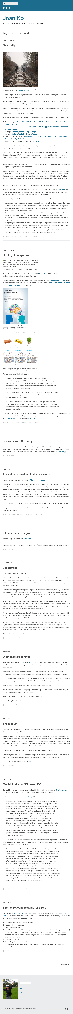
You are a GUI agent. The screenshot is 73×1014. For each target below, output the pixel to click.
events (17, 422)
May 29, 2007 (7, 779)
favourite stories (9, 705)
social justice (24, 236)
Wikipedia (27, 539)
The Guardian (61, 790)
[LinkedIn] (6, 8)
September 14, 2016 (9, 250)
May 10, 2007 (7, 902)
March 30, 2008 (8, 436)
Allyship (36, 141)
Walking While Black (19, 134)
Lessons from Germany (17, 441)
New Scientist (19, 913)
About (22, 988)
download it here (15, 285)
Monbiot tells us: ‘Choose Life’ (22, 784)
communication (9, 422)
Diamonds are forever (16, 656)
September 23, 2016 (9, 40)
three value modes (58, 280)
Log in (22, 992)
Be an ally (9, 45)
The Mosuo (10, 723)
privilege (12, 236)
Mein (59, 452)
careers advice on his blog (22, 797)
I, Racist (34, 134)
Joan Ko (13, 18)
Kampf (63, 452)
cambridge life (9, 638)
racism (18, 236)
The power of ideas (37, 480)
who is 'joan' (39, 514)
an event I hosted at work (60, 283)
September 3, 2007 (9, 469)
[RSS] (9, 8)
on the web (8, 514)
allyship (7, 236)
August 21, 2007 (8, 528)
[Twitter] (4, 8)
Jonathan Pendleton (24, 90)
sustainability (23, 422)
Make (9, 1008)
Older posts (65, 964)
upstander (61, 189)
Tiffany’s (32, 662)
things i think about (17, 514)
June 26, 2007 (7, 651)
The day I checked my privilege (24, 132)
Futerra (42, 273)
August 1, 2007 (7, 563)
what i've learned (34, 236)
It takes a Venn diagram (17, 533)
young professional (21, 889)
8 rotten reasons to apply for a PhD (24, 907)
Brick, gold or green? (16, 255)
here (30, 761)
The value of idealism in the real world (26, 474)
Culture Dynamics (11, 418)
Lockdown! (10, 568)
